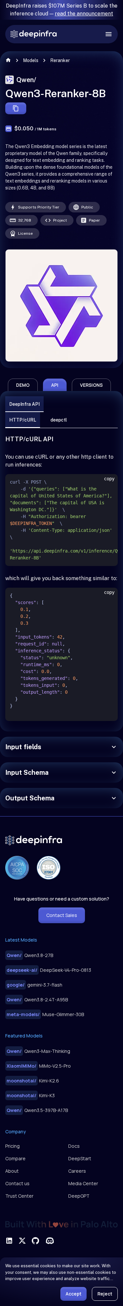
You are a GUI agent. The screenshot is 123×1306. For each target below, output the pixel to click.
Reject (104, 1294)
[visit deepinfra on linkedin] (9, 1241)
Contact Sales (61, 915)
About (12, 1171)
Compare (15, 1158)
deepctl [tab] (59, 420)
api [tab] (54, 385)
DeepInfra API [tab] (24, 404)
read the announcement (84, 14)
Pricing (12, 1146)
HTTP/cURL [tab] (22, 420)
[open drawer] (109, 34)
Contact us (17, 1183)
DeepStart (79, 1158)
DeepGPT (79, 1196)
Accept (73, 1294)
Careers (77, 1171)
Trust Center (19, 1196)
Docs (74, 1146)
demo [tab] (23, 385)
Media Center (83, 1183)
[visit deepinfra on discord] (50, 1241)
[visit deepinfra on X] (22, 1241)
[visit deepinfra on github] (35, 1241)
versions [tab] (91, 385)
